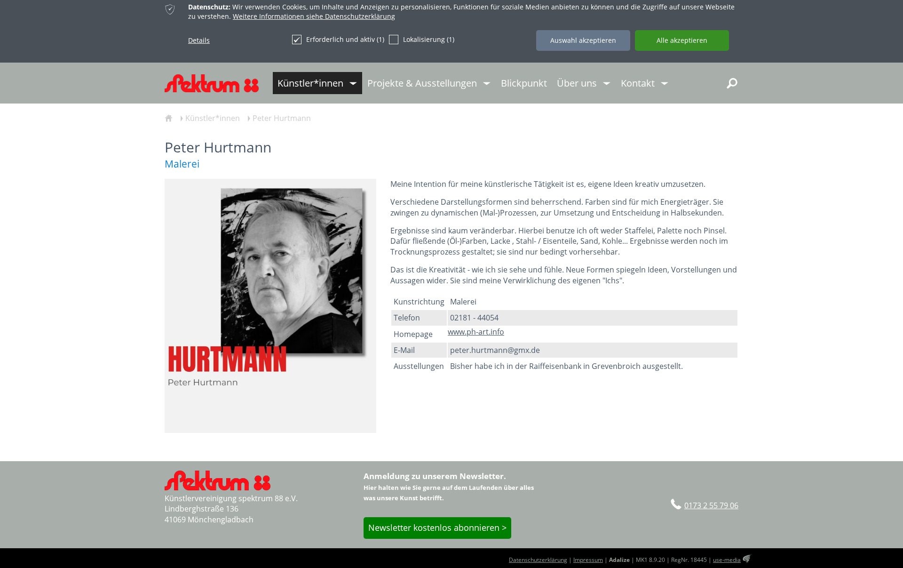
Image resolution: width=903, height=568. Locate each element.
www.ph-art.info (476, 332)
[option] (270, 306)
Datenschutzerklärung (538, 560)
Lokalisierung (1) (428, 39)
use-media (727, 560)
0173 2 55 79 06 (711, 505)
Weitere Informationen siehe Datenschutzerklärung (314, 16)
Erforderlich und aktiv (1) (345, 39)
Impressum (588, 560)
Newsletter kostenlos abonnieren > (437, 527)
